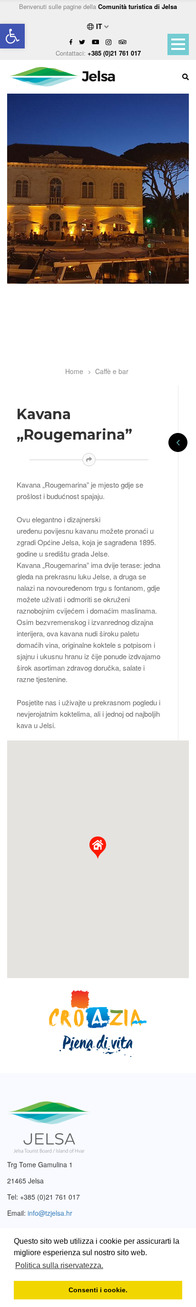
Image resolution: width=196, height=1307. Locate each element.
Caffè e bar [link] (111, 371)
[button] (98, 848)
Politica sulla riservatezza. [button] (59, 1265)
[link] (12, 36)
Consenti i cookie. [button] (98, 1290)
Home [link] (74, 371)
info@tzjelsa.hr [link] (50, 1213)
